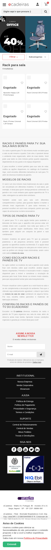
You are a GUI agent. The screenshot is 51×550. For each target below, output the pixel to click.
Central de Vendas (24, 428)
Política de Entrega (24, 401)
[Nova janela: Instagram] (19, 449)
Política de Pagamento (25, 405)
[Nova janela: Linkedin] (37, 449)
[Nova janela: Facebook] (13, 449)
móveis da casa (17, 253)
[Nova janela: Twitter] (31, 449)
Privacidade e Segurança (25, 409)
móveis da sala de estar (15, 294)
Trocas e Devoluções (24, 436)
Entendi (11, 544)
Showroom (25, 389)
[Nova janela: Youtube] (25, 449)
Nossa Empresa (25, 382)
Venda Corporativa (24, 385)
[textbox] (25, 11)
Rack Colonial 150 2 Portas (37, 93)
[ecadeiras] (18, 4)
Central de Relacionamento (25, 425)
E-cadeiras (18, 311)
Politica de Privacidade (36, 538)
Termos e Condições (24, 412)
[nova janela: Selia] (25, 499)
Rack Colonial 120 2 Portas (37, 121)
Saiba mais (37, 362)
